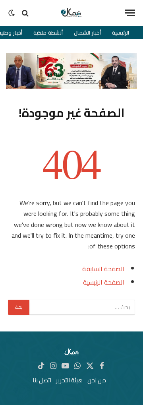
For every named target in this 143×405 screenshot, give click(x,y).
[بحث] (25, 13)
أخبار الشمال (87, 32)
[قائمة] (130, 13)
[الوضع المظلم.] (12, 13)
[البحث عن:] (82, 307)
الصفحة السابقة (103, 269)
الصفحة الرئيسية (103, 282)
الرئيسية (120, 32)
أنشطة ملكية (48, 32)
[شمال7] (71, 13)
